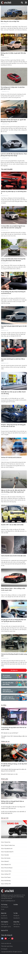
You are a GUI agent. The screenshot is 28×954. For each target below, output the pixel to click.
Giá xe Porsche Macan (6, 867)
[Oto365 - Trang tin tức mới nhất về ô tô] (7, 2)
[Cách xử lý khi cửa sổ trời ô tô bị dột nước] (14, 544)
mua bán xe (17, 918)
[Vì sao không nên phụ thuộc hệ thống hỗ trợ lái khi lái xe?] (14, 280)
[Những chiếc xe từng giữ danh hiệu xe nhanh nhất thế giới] (14, 790)
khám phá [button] (16, 921)
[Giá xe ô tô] (14, 829)
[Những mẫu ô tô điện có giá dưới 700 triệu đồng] (14, 42)
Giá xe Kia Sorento (5, 858)
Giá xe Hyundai (5, 855)
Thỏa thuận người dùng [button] (6, 946)
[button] (23, 3)
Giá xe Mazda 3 (5, 861)
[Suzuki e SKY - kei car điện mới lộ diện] (14, 513)
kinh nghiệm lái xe (6, 926)
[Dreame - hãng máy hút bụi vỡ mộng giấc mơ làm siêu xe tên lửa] (14, 413)
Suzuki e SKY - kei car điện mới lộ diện (12, 524)
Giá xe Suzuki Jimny (6, 871)
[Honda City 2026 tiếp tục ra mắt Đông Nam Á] (14, 180)
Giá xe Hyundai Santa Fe (7, 851)
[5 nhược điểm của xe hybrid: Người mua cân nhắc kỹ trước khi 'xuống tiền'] (14, 215)
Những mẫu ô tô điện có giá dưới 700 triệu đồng (13, 54)
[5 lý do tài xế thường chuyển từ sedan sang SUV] (14, 643)
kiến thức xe (17, 924)
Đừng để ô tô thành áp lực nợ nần (9, 774)
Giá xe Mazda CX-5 (6, 864)
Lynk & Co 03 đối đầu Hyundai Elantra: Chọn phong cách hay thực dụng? (14, 154)
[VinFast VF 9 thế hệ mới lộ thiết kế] (14, 446)
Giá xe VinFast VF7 (6, 874)
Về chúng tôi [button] (4, 949)
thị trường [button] (4, 904)
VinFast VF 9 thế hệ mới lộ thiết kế (11, 457)
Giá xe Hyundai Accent (6, 848)
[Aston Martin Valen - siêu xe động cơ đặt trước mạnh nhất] (14, 577)
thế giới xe (16, 926)
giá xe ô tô (4, 930)
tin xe (2, 909)
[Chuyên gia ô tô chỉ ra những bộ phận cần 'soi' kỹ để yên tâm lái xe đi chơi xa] (14, 608)
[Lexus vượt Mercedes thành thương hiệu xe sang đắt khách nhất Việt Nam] (14, 247)
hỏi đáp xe (16, 915)
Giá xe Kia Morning (5, 880)
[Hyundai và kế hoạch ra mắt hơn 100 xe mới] (14, 348)
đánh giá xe (4, 918)
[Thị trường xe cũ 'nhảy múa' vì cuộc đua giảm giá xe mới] (14, 76)
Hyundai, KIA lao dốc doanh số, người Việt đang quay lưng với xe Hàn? (13, 120)
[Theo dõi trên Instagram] (12, 938)
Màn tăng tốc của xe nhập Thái (10, 21)
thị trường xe (4, 907)
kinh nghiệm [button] (4, 921)
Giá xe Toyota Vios (5, 842)
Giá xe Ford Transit (5, 877)
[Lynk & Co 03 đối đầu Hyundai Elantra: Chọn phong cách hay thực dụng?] (14, 143)
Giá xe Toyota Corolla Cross (8, 845)
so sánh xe (4, 915)
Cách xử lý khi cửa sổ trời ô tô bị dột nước (13, 556)
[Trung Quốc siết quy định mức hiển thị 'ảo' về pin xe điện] (14, 716)
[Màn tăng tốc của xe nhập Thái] (14, 10)
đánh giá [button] (3, 913)
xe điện (16, 904)
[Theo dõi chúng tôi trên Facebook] (2, 938)
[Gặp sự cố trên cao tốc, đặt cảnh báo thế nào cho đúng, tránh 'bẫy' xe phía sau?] (14, 479)
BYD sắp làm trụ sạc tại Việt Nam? (9, 733)
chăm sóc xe (4, 924)
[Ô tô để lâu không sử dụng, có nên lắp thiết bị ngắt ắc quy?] (14, 753)
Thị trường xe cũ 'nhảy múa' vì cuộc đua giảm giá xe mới (13, 88)
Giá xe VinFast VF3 (6, 883)
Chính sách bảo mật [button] (6, 943)
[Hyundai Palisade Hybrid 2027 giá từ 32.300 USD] (14, 315)
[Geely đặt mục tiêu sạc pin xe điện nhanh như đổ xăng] (14, 380)
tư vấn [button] (16, 913)
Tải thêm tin (14, 670)
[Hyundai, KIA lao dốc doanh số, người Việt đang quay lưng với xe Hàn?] (14, 109)
